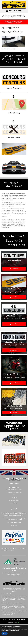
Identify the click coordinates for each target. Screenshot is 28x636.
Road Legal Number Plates (14, 522)
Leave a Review (14, 503)
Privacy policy (14, 497)
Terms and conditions (14, 500)
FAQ (14, 494)
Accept (4, 633)
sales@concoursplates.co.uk (15, 492)
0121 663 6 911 (15, 487)
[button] (14, 269)
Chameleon (15, 622)
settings (17, 630)
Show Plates (14, 525)
